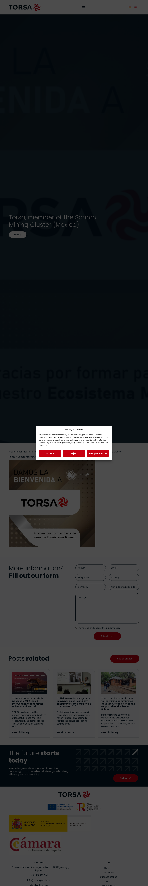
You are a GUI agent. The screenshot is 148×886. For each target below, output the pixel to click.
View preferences (97, 453)
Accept (50, 453)
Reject (74, 453)
